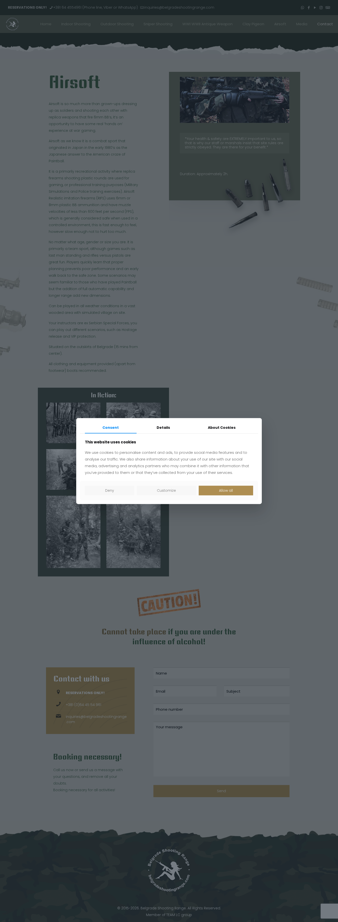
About (222, 427)
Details (163, 427)
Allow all (226, 490)
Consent (110, 427)
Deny (109, 490)
